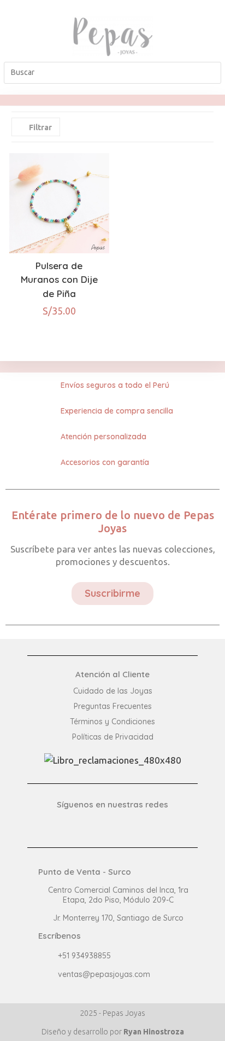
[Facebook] (202, 27)
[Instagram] (202, 45)
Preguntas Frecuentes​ (113, 706)
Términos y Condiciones (112, 721)
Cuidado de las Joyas (112, 691)
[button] (22, 36)
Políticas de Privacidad (112, 737)
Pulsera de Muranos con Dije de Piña (59, 279)
